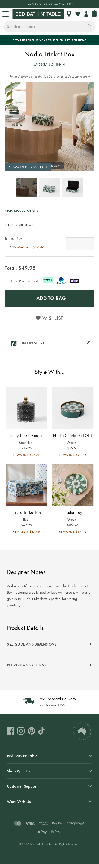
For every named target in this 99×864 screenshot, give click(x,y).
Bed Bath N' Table (22, 755)
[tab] (49, 644)
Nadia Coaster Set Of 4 (72, 435)
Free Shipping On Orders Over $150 (50, 4)
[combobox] (49, 26)
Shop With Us (18, 771)
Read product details (21, 210)
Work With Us (19, 801)
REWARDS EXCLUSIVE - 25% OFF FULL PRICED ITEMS (49, 40)
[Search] (89, 26)
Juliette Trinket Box (26, 512)
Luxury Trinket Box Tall (26, 435)
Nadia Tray (72, 512)
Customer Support (22, 786)
